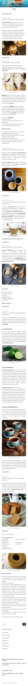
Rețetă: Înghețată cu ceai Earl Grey (12, 247)
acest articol (11, 103)
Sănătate (4, 648)
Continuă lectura (5, 57)
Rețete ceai (4, 645)
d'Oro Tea (4, 632)
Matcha (7, 663)
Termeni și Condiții (19, 673)
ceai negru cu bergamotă (20, 164)
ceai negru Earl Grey (8, 537)
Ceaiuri (3, 663)
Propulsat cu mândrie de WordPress (10, 682)
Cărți (8, 664)
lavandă (12, 106)
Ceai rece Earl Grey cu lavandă (11, 62)
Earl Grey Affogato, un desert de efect (13, 19)
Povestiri (4, 643)
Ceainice (18, 663)
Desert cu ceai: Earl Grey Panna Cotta (13, 150)
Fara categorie (5, 637)
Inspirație (4, 640)
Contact (4, 675)
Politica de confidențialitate (8, 673)
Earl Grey (4, 95)
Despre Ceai (4, 635)
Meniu (14, 9)
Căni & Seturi (13, 663)
